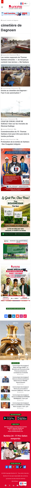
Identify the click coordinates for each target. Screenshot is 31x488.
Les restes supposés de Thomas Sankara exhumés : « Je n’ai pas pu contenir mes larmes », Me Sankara (15, 59)
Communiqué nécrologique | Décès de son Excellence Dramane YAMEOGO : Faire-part (21, 388)
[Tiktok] (20, 468)
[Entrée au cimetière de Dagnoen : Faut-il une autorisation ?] (15, 75)
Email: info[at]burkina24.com (15, 431)
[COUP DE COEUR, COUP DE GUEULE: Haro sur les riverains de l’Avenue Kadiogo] (15, 106)
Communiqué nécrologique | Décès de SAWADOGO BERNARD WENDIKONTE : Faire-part (21, 396)
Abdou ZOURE (5, 139)
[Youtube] (13, 468)
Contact (25, 426)
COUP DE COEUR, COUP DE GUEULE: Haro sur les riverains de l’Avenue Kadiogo (14, 123)
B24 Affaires (15, 481)
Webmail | (15, 428)
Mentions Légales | (9, 426)
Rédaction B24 (5, 55)
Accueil (4, 20)
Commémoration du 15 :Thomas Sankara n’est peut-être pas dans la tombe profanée (15, 134)
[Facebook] (6, 468)
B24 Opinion (5, 119)
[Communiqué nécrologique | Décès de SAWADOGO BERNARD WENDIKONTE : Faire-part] (5, 397)
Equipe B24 (21, 428)
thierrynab (4, 129)
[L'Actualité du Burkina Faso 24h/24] (15, 7)
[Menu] (2, 8)
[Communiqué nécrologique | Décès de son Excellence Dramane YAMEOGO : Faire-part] (5, 389)
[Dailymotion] (24, 468)
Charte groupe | (18, 426)
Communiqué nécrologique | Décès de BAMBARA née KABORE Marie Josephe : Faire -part (20, 404)
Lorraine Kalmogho (6, 88)
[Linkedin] (17, 468)
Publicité (9, 428)
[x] (10, 468)
